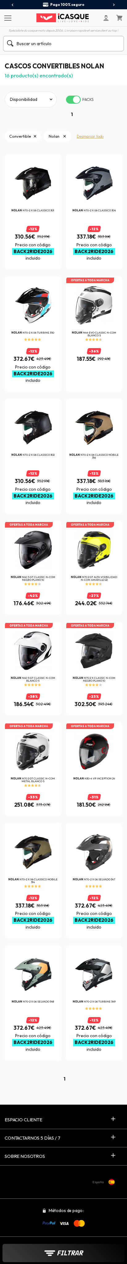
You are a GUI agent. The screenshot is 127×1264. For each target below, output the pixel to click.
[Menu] (7, 17)
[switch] (73, 100)
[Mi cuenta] (106, 18)
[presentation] (12, 5)
